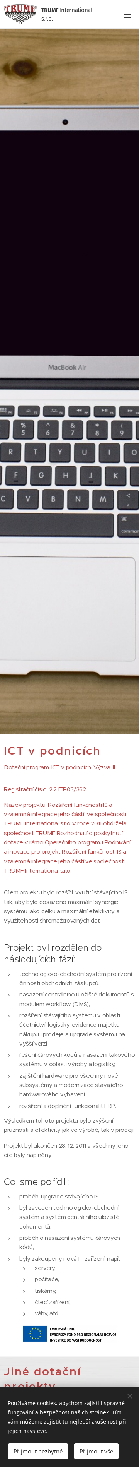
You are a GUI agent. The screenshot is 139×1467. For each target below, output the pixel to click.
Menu (127, 14)
